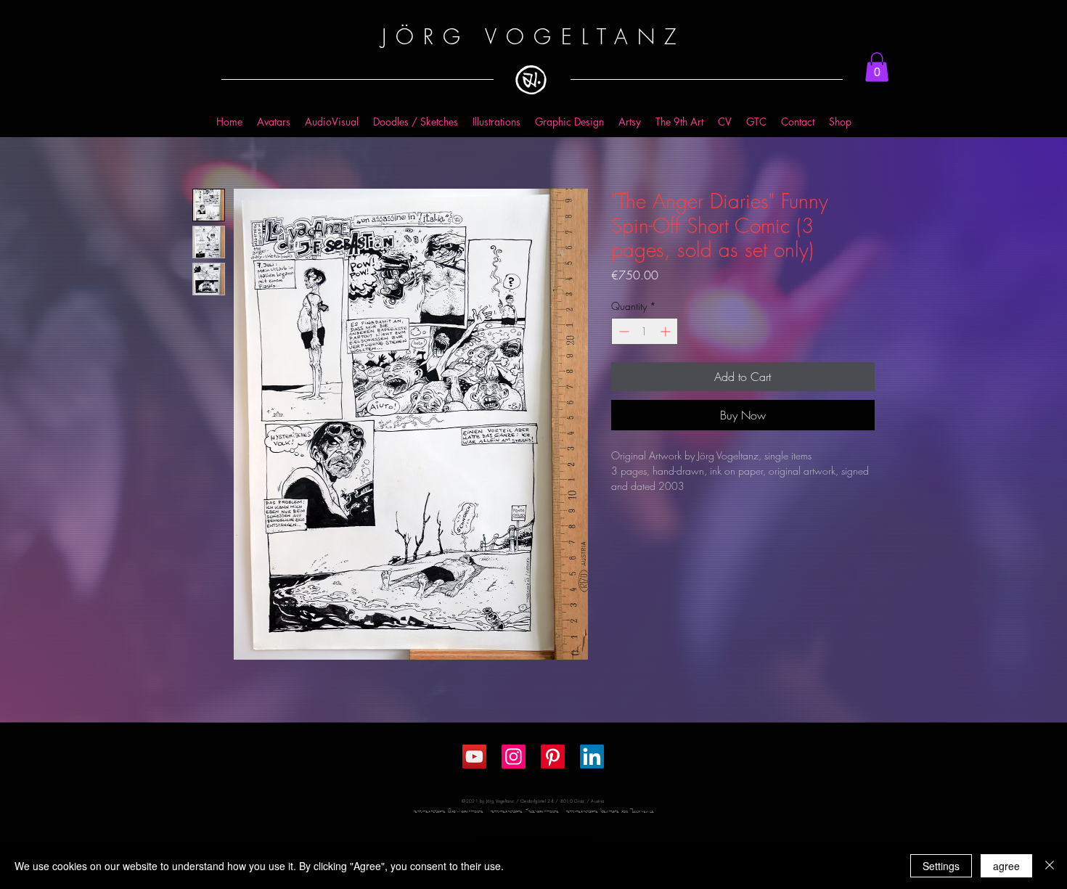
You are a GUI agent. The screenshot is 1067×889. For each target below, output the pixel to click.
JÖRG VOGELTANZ (533, 36)
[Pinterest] (553, 757)
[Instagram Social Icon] (514, 757)
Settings (941, 866)
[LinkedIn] (592, 757)
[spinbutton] (644, 331)
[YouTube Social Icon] (474, 757)
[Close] (1049, 865)
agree (1006, 866)
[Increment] (667, 331)
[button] (876, 67)
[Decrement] (622, 331)
